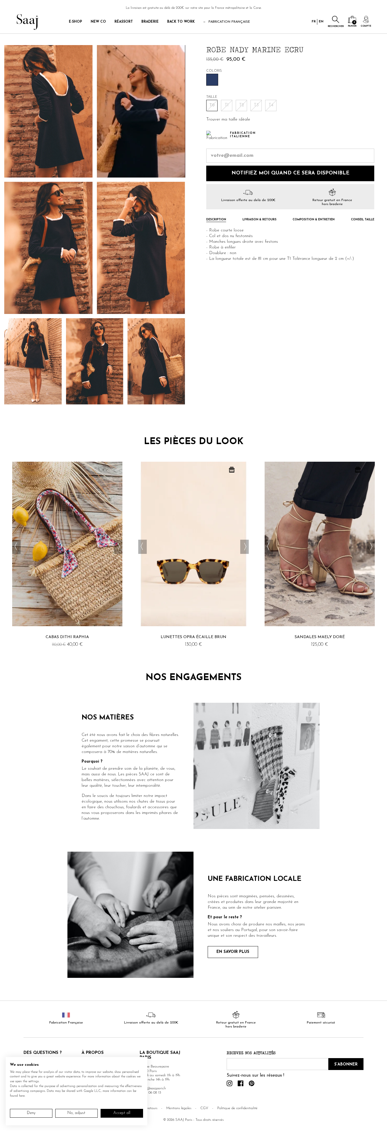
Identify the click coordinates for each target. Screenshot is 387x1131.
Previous (16, 547)
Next (118, 547)
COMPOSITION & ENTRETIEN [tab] (314, 219)
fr (314, 21)
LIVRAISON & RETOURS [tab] (260, 219)
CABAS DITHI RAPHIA (67, 637)
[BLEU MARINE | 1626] (212, 80)
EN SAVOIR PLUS (232, 952)
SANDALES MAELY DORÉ (320, 637)
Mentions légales (178, 1108)
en (321, 21)
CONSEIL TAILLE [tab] (362, 219)
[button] (228, 120)
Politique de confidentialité (237, 1108)
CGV (204, 1108)
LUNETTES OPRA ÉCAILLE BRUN (193, 637)
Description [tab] (216, 219)
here (22, 1096)
